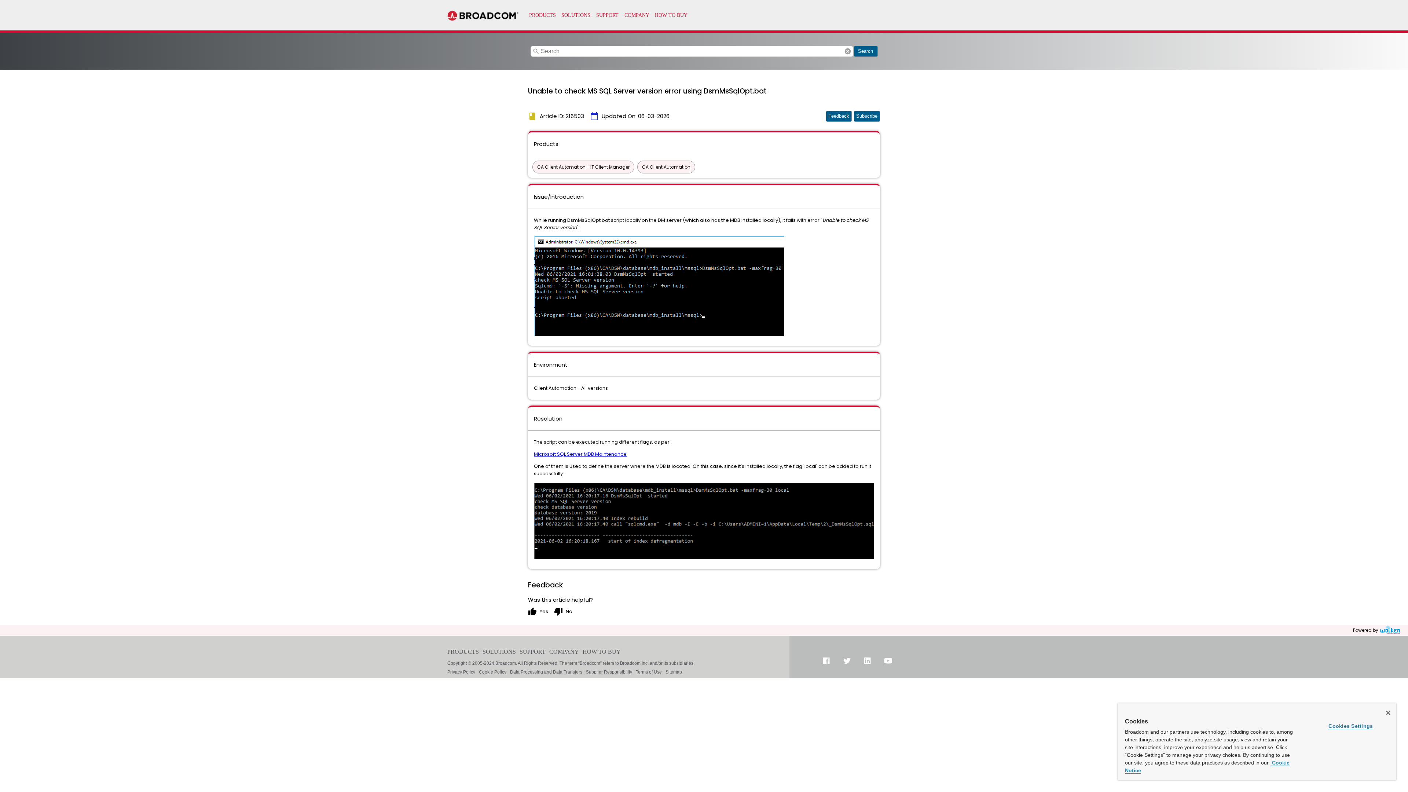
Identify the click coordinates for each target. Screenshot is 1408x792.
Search (865, 51)
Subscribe (866, 116)
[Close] (1388, 713)
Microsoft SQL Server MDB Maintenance (580, 454)
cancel (847, 51)
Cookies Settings (1350, 726)
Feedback (838, 116)
